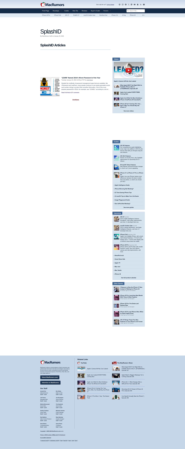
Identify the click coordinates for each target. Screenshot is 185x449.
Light (73, 440)
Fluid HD (65, 440)
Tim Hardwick (59, 404)
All (143, 15)
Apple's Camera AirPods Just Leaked (125, 81)
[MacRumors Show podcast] (120, 5)
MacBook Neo (103, 15)
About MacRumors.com (50, 377)
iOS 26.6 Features (125, 156)
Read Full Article (66, 92)
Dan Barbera (43, 417)
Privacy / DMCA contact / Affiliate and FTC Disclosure (52, 434)
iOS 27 (67, 15)
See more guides (129, 207)
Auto (70, 440)
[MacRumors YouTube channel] (135, 5)
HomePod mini (119, 255)
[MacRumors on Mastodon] (131, 5)
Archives (75, 100)
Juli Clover (90, 80)
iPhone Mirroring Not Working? (124, 189)
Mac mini (117, 266)
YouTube (84, 363)
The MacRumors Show (125, 363)
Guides (66, 11)
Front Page (45, 11)
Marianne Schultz (60, 410)
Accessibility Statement (45, 437)
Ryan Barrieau (59, 417)
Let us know (110, 4)
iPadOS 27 (76, 15)
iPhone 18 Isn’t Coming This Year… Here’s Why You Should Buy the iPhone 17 (131, 105)
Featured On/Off (45, 440)
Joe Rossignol (59, 397)
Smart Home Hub (120, 259)
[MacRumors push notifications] (138, 5)
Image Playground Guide (122, 200)
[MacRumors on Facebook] (126, 5)
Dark (76, 440)
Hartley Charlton (44, 410)
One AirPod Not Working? (122, 203)
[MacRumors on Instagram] (123, 5)
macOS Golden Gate (89, 15)
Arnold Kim (43, 391)
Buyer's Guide (95, 11)
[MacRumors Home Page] (52, 4)
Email (41, 394)
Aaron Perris (59, 423)
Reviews (84, 11)
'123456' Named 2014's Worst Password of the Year (80, 78)
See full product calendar (128, 277)
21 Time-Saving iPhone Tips (123, 192)
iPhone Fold (57, 15)
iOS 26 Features (125, 145)
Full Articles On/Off (54, 440)
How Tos (75, 11)
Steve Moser (43, 423)
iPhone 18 (132, 15)
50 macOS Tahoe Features (128, 165)
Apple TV (117, 263)
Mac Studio (118, 270)
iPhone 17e (115, 15)
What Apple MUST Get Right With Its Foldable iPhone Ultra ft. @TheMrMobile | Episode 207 (131, 87)
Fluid (61, 440)
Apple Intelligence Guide (122, 185)
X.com (45, 394)
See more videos (129, 111)
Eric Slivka (58, 391)
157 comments (75, 92)
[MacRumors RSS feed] (141, 5)
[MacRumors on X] (128, 5)
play (128, 70)
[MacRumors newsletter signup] (144, 5)
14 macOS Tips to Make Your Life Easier (127, 196)
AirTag (124, 15)
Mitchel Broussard (45, 404)
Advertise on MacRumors (50, 382)
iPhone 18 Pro (46, 15)
